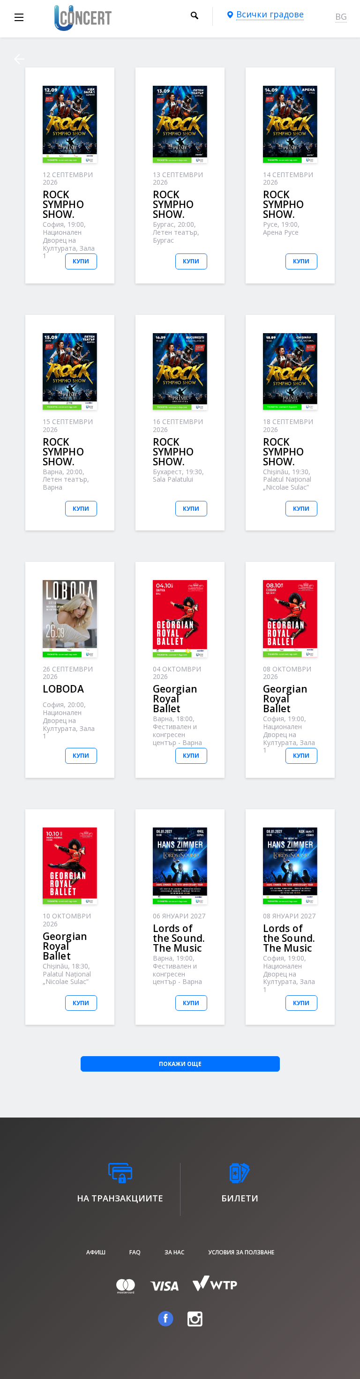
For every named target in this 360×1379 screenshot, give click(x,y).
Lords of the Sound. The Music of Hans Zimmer (179, 948)
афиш (95, 1252)
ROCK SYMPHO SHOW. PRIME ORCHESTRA (72, 214)
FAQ (135, 1252)
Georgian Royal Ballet (175, 698)
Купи (81, 261)
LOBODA (63, 688)
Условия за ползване (241, 1252)
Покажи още (180, 1064)
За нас (174, 1252)
